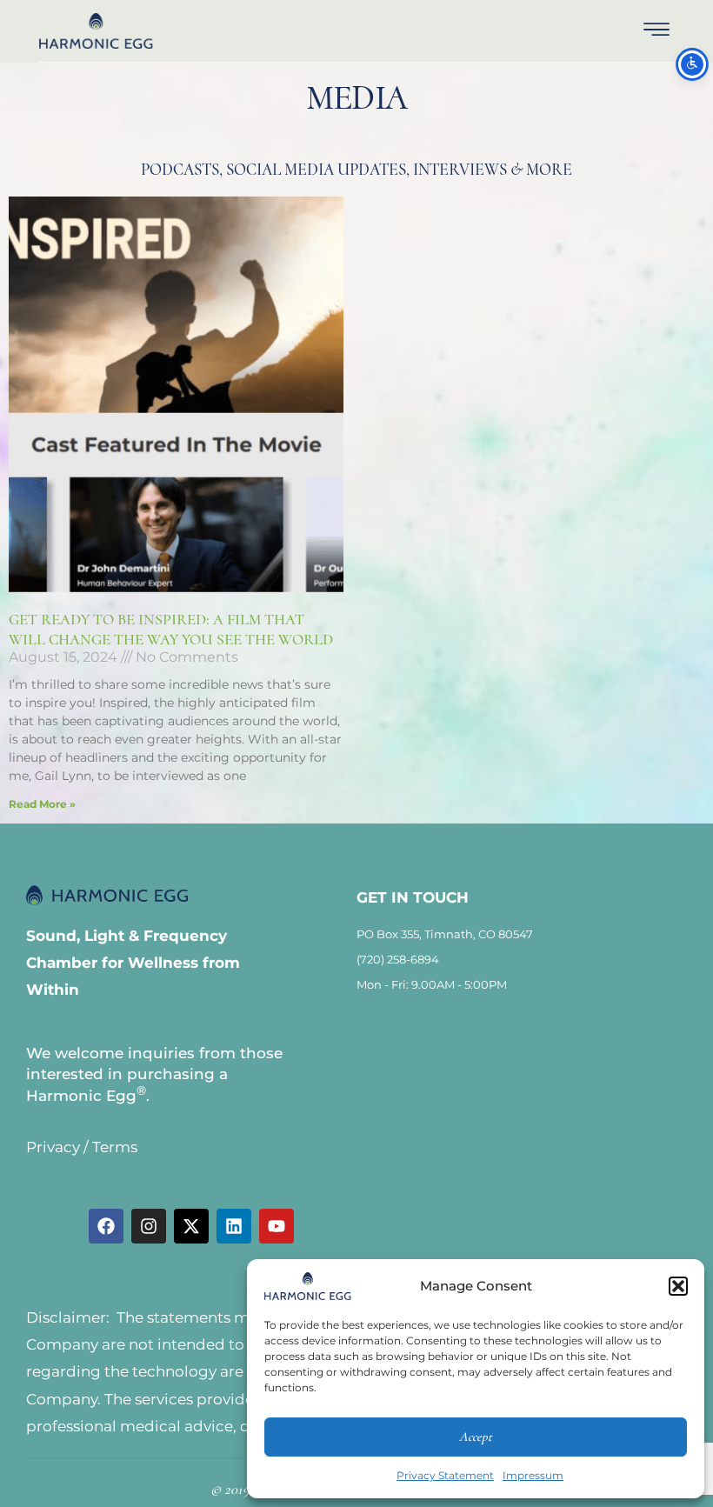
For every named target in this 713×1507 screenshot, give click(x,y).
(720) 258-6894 (397, 959)
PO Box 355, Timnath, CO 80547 (444, 934)
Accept (475, 1436)
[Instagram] (148, 1226)
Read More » (42, 803)
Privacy (53, 1147)
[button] (678, 1286)
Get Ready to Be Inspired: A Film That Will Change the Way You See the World (171, 629)
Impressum (533, 1475)
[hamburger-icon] (656, 31)
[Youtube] (276, 1226)
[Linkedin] (234, 1226)
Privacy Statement (445, 1475)
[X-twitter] (191, 1226)
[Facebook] (106, 1226)
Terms (114, 1147)
